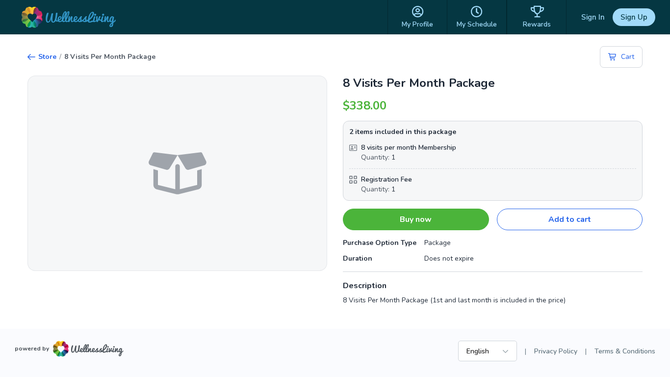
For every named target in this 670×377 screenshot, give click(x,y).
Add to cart (569, 219)
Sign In (593, 17)
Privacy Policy (555, 351)
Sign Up (633, 17)
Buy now (416, 219)
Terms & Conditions (624, 351)
